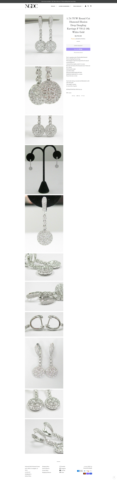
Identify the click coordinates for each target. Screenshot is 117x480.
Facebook (63, 466)
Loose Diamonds (64, 6)
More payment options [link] (78, 52)
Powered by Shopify (87, 468)
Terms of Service (45, 468)
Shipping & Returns (46, 472)
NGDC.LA (90, 466)
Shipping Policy (45, 466)
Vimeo (62, 472)
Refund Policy (28, 476)
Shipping (73, 38)
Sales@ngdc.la (28, 474)
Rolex (53, 6)
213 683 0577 (27, 472)
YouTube (63, 470)
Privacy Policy (45, 470)
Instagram (63, 468)
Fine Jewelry (77, 6)
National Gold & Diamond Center (32, 466)
